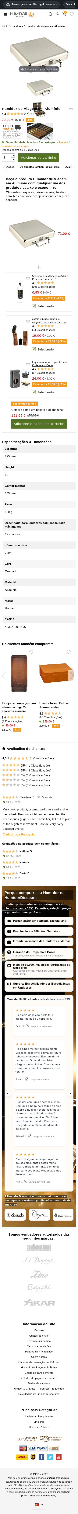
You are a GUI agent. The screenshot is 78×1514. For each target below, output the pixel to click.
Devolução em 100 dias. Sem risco (37, 931)
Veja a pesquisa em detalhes (38, 1495)
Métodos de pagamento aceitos (39, 1378)
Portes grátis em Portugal (34, 4)
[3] (45, 283)
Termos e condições (39, 1346)
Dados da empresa (39, 1383)
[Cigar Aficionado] (15, 1215)
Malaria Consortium (58, 1478)
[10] (27, 758)
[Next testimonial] (70, 1093)
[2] (8, 114)
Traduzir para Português (19, 834)
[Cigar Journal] (39, 1215)
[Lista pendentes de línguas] (39, 1504)
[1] (6, 114)
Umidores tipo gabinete (39, 1416)
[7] (54, 713)
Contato (39, 1330)
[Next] (74, 167)
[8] (19, 114)
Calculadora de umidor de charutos (39, 1394)
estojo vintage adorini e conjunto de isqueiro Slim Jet (49, 321)
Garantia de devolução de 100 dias (39, 1362)
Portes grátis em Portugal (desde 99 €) (40, 920)
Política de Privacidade (39, 1351)
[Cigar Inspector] (63, 1215)
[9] (20, 114)
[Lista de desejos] (71, 15)
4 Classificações (35, 113)
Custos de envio (39, 1335)
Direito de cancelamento (39, 1372)
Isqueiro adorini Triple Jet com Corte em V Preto (50, 364)
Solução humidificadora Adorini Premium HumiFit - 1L (50, 278)
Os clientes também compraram (40, 166)
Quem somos (39, 1357)
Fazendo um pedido (39, 1341)
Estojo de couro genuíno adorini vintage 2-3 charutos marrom (19, 707)
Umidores (39, 1421)
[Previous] (4, 167)
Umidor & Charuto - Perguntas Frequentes (39, 1388)
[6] (15, 114)
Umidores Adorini (39, 1427)
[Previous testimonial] (7, 1093)
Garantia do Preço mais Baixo (34, 952)
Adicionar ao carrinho (38, 157)
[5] (13, 114)
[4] (12, 114)
